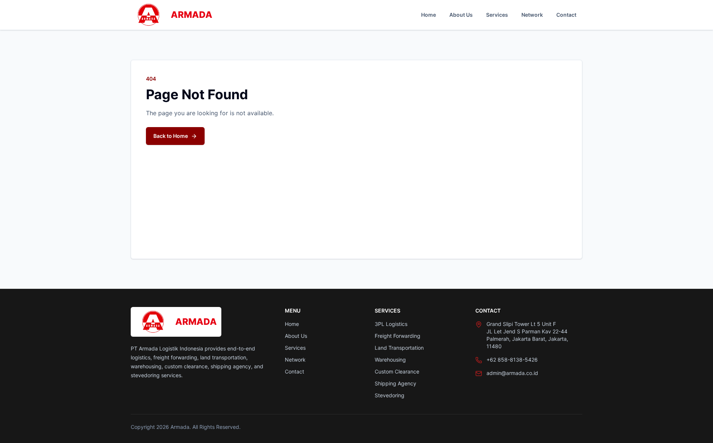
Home (428, 15)
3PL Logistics (391, 324)
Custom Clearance (397, 371)
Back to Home (170, 136)
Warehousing (390, 359)
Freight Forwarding (397, 336)
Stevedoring (389, 395)
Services (497, 15)
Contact (566, 15)
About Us (461, 15)
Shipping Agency (395, 383)
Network (532, 15)
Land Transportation (399, 348)
